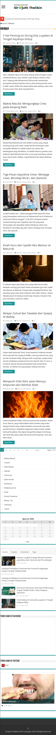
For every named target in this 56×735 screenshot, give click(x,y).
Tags (34, 552)
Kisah (34, 253)
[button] (2, 705)
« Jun (27, 542)
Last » (37, 450)
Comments (25, 552)
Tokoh (6, 509)
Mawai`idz (8, 501)
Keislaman (26, 321)
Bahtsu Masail (9, 458)
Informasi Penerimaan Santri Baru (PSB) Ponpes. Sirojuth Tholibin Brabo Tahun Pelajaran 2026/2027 (35, 590)
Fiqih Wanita (9, 467)
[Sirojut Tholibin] (28, 6)
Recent (5, 552)
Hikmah (21, 43)
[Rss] (28, 728)
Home (4, 23)
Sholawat (7, 505)
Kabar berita (29, 43)
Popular (14, 552)
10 (27, 450)
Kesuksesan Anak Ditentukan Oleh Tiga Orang (22, 19)
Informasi (8, 475)
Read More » (9, 94)
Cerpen (7, 463)
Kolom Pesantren (10, 496)
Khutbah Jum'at (10, 488)
